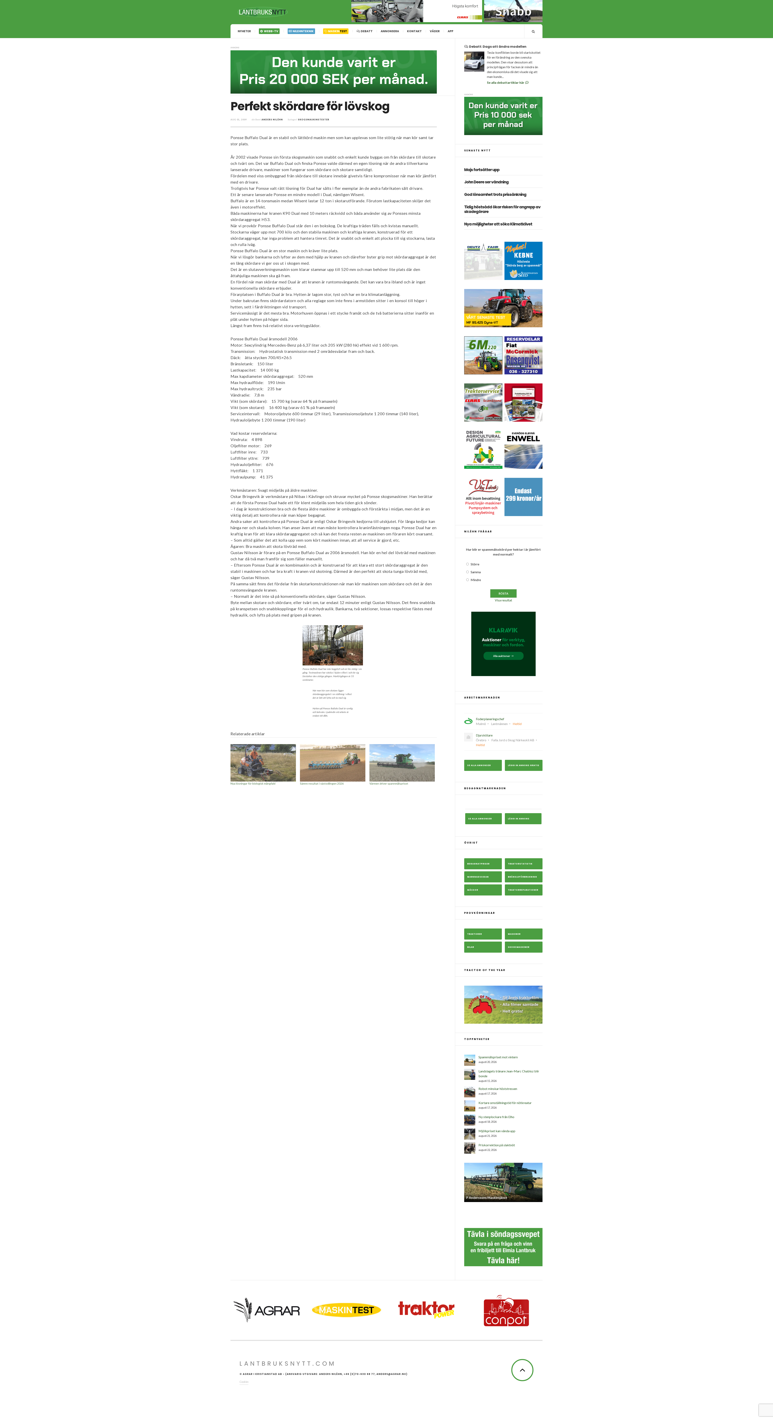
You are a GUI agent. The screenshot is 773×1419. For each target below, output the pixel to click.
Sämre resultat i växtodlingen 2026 (322, 783)
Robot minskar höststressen (497, 1089)
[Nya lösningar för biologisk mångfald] (263, 763)
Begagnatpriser (478, 863)
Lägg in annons (518, 818)
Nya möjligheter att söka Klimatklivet (498, 224)
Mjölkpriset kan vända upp (496, 1131)
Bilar (470, 947)
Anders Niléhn (272, 119)
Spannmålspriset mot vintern (498, 1057)
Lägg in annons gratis (523, 765)
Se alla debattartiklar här (506, 82)
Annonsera (390, 31)
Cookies (244, 1378)
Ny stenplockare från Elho (496, 1117)
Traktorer (474, 934)
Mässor (472, 889)
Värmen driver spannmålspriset (388, 783)
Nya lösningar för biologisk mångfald (252, 783)
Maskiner (514, 934)
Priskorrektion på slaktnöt (496, 1145)
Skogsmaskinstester (313, 119)
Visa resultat (503, 600)
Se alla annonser (479, 765)
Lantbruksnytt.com (288, 1360)
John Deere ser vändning (486, 182)
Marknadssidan (478, 876)
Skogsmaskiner (518, 947)
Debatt (366, 31)
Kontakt (414, 31)
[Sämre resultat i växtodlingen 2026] (332, 763)
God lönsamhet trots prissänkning (495, 194)
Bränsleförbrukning (522, 876)
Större (475, 564)
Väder (435, 31)
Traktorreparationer (523, 889)
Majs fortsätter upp (481, 170)
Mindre (476, 580)
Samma (476, 572)
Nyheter (244, 31)
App (450, 31)
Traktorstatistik (520, 863)
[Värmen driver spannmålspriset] (402, 763)
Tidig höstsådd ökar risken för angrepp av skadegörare (502, 209)
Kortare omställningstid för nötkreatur (505, 1103)
